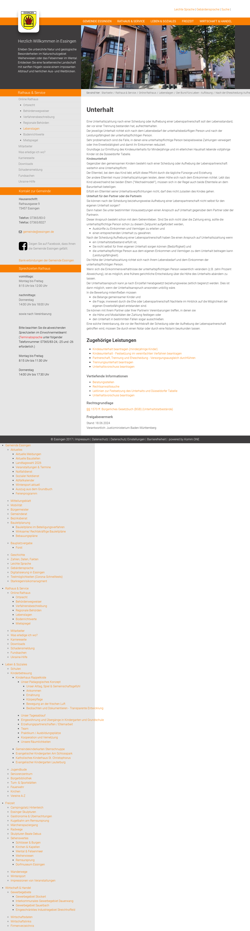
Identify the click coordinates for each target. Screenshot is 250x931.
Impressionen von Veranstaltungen (33, 880)
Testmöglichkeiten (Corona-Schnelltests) (37, 576)
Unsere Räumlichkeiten (36, 742)
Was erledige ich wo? (31, 152)
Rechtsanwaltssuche (106, 386)
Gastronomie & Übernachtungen (31, 816)
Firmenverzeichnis (22, 926)
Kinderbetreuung (21, 673)
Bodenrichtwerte (33, 134)
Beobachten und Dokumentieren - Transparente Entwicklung (64, 708)
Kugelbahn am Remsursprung (30, 820)
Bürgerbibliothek (21, 778)
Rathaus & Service (131, 21)
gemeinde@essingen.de (38, 231)
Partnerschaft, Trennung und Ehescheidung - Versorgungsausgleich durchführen (144, 358)
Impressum (82, 439)
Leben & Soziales (163, 21)
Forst (19, 547)
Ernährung (33, 695)
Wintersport (18, 876)
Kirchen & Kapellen (28, 847)
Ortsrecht (29, 105)
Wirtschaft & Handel (216, 21)
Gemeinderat (19, 514)
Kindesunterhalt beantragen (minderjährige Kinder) (125, 349)
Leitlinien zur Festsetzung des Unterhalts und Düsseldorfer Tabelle (135, 391)
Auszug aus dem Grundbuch (34, 489)
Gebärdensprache (208, 9)
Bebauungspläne (27, 536)
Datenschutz (100, 439)
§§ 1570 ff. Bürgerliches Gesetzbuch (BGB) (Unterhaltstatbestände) (130, 409)
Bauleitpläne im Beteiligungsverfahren (40, 527)
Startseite (107, 92)
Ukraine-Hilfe (26, 181)
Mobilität (16, 505)
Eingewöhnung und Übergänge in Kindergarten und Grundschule (62, 720)
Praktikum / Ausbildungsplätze (41, 733)
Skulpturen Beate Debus (26, 834)
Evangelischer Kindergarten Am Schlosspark (44, 753)
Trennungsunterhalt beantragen (113, 362)
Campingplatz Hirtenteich (27, 807)
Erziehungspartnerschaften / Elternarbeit (47, 724)
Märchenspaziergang (24, 825)
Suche (225, 9)
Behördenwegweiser (36, 111)
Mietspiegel (30, 140)
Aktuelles (16, 449)
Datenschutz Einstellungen (128, 439)
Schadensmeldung (30, 169)
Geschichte (18, 555)
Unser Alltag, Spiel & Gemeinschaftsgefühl (53, 686)
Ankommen (33, 690)
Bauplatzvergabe (21, 543)
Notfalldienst (24, 471)
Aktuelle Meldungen (28, 454)
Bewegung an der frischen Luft (45, 704)
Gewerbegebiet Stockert (31, 896)
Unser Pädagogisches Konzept (41, 682)
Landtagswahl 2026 (28, 463)
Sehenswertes (19, 838)
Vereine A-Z (18, 796)
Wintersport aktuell (28, 484)
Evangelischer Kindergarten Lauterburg (41, 762)
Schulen (16, 669)
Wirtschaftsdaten (22, 917)
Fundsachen (26, 175)
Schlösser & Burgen (28, 842)
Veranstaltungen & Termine (33, 467)
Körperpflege (34, 699)
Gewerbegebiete (21, 892)
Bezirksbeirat (19, 518)
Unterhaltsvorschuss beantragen (114, 395)
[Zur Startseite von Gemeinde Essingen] (28, 24)
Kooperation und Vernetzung (39, 737)
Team (24, 728)
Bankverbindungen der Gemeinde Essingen (46, 260)
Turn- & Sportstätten (23, 782)
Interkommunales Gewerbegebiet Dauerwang (44, 901)
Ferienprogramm (26, 493)
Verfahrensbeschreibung (39, 117)
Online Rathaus (28, 99)
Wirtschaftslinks (21, 921)
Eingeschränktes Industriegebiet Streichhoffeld (45, 909)
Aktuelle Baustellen (28, 458)
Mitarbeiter (25, 146)
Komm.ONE (191, 439)
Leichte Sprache (184, 9)
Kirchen (15, 791)
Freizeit (188, 21)
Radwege (17, 829)
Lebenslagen (31, 128)
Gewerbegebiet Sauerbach (32, 905)
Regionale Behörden (36, 122)
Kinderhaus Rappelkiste (31, 677)
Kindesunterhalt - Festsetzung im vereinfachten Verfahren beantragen (137, 353)
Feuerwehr (17, 787)
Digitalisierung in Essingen (28, 572)
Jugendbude (19, 769)
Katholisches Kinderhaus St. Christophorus (43, 758)
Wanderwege (19, 871)
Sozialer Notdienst (27, 476)
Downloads (25, 164)
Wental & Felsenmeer (29, 851)
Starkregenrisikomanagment (29, 581)
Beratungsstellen (103, 382)
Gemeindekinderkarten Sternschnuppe (40, 749)
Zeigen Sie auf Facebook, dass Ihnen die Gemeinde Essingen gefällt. (52, 246)
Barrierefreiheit (156, 439)
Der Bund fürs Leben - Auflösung (194, 92)
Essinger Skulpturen (23, 812)
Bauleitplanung (20, 522)
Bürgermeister (20, 509)
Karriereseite (26, 158)
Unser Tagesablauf (33, 715)
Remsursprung (25, 860)
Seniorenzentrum (21, 774)
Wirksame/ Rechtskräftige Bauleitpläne (41, 531)
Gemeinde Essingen (97, 21)
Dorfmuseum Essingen (30, 864)
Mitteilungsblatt (21, 501)
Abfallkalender (25, 480)
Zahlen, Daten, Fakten (24, 559)
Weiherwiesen (24, 855)
